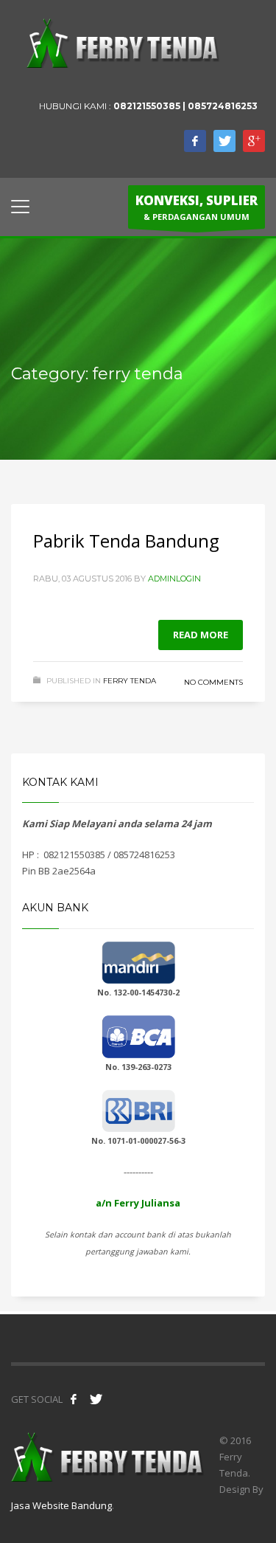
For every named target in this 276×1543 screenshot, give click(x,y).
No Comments (213, 682)
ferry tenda (129, 681)
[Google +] (254, 141)
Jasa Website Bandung (61, 1505)
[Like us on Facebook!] (74, 1399)
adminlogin (174, 578)
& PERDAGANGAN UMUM (196, 207)
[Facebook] (195, 141)
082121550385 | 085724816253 (185, 105)
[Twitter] (224, 141)
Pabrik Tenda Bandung (126, 540)
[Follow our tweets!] (96, 1399)
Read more (200, 634)
